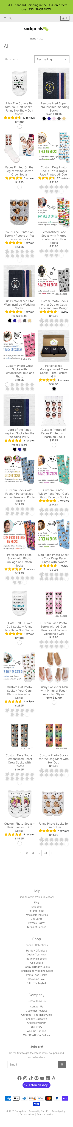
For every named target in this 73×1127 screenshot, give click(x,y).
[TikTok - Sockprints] (31, 1078)
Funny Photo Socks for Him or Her (53, 825)
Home (33, 39)
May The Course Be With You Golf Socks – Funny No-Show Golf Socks (19, 109)
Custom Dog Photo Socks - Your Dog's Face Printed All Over (54, 170)
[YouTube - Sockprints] (42, 1078)
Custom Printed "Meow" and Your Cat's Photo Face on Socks (53, 493)
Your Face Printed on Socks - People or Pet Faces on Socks (19, 235)
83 (45, 852)
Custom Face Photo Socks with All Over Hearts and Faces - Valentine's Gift (53, 628)
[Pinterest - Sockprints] (36, 1078)
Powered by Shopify (39, 1111)
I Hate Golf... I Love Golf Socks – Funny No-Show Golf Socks (19, 626)
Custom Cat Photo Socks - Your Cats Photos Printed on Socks (19, 692)
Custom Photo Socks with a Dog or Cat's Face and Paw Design (53, 304)
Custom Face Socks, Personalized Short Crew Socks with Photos (19, 760)
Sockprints (20, 1111)
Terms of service (45, 1114)
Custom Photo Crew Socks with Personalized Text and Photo (19, 371)
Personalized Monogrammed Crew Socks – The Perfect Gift (54, 371)
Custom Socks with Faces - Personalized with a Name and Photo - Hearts (19, 495)
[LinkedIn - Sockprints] (48, 1078)
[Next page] (52, 853)
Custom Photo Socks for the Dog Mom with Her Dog (54, 758)
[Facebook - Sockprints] (19, 1078)
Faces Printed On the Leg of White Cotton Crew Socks (19, 170)
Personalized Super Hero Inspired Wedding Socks (53, 107)
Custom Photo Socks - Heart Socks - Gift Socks (19, 827)
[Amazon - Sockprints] (53, 1078)
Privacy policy (27, 1114)
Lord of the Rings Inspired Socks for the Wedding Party (19, 433)
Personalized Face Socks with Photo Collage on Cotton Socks (19, 560)
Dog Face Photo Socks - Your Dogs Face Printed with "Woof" (53, 558)
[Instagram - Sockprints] (25, 1078)
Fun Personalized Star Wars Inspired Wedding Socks (19, 304)
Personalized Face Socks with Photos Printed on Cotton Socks (53, 237)
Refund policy (58, 1111)
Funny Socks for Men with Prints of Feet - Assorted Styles (54, 690)
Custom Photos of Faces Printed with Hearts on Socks (53, 433)
